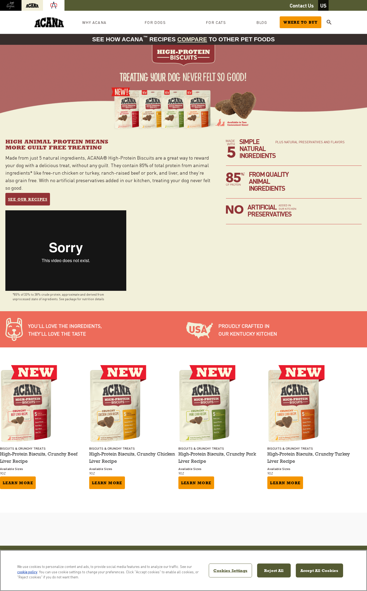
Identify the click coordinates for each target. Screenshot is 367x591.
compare (192, 39)
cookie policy (27, 572)
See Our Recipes (27, 199)
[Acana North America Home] (49, 22)
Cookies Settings (230, 570)
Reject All (274, 570)
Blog (261, 22)
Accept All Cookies (319, 570)
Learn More (18, 483)
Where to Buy (300, 22)
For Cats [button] (216, 22)
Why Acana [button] (94, 22)
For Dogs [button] (155, 22)
